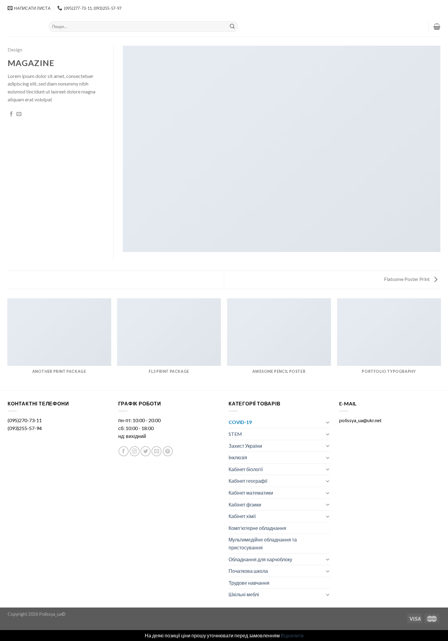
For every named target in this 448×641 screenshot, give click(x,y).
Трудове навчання (249, 583)
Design (15, 49)
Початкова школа (248, 571)
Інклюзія (238, 457)
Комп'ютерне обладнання (257, 528)
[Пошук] (232, 26)
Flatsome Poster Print (407, 279)
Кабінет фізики (245, 504)
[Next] (440, 344)
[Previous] (7, 344)
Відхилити (292, 635)
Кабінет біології (246, 469)
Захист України (245, 446)
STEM (235, 434)
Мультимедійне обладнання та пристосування (263, 543)
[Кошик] (436, 26)
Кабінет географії (248, 481)
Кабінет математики (251, 493)
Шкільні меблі (244, 594)
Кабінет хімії (242, 516)
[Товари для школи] (24, 26)
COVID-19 (240, 422)
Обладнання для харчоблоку (260, 559)
